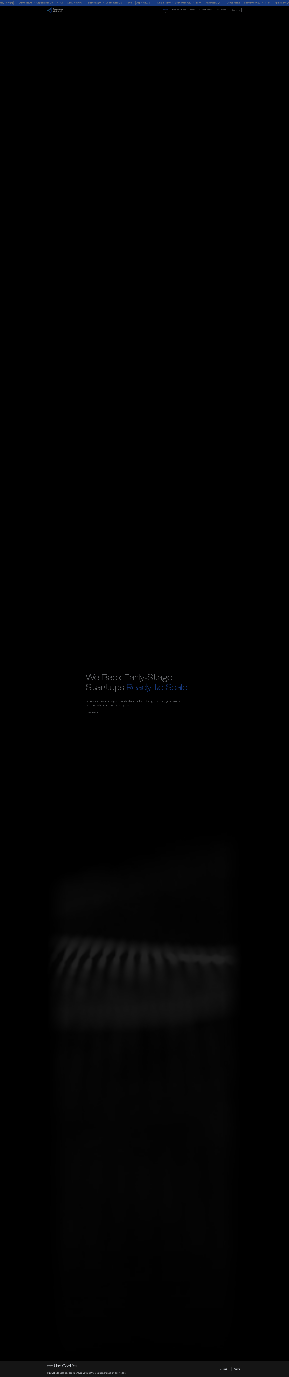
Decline (236, 1369)
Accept (223, 1369)
